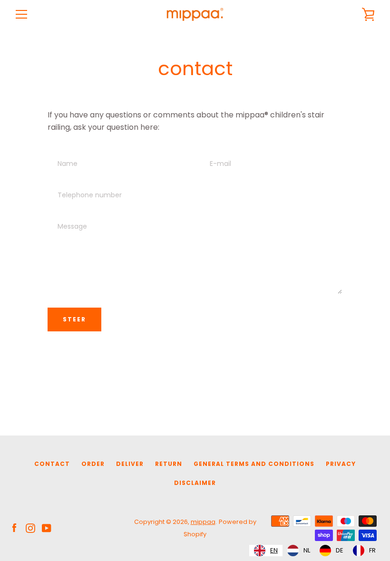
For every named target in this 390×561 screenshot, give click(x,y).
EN (274, 550)
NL (306, 550)
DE (339, 550)
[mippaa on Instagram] (30, 527)
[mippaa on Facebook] (14, 527)
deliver (130, 464)
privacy (341, 464)
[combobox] (266, 550)
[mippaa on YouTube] (46, 527)
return (168, 464)
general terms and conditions (254, 464)
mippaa (203, 522)
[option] (299, 550)
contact (52, 464)
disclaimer (195, 483)
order (93, 464)
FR (372, 550)
